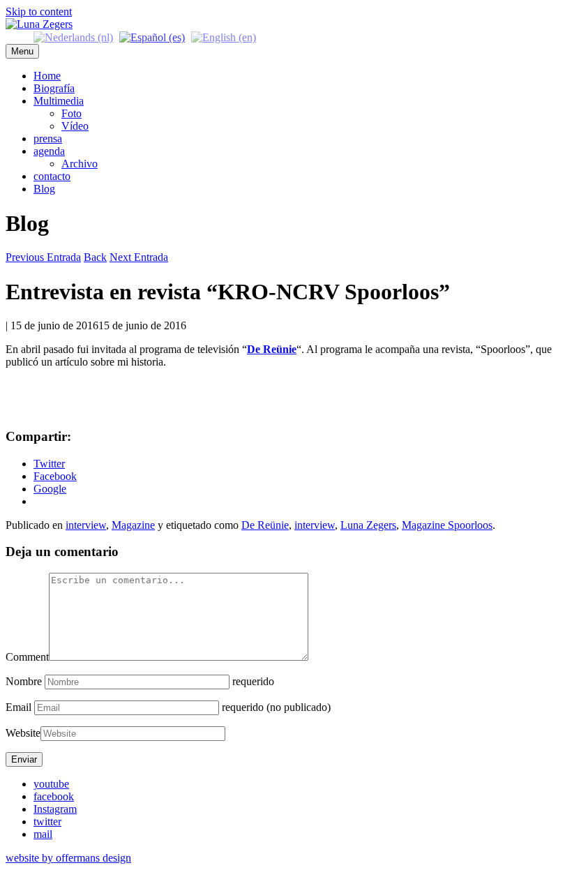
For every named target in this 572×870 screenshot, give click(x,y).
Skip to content (39, 11)
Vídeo (75, 126)
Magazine (133, 525)
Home (47, 76)
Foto (71, 113)
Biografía (54, 88)
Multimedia (58, 101)
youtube (51, 784)
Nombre (24, 681)
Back (95, 257)
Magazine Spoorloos (447, 525)
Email (18, 707)
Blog (44, 189)
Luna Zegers (368, 525)
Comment (27, 657)
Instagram (55, 809)
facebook (53, 796)
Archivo (79, 164)
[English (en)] (223, 37)
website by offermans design (68, 858)
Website (23, 733)
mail (42, 834)
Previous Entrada (43, 257)
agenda (49, 151)
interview (86, 525)
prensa (47, 138)
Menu (22, 51)
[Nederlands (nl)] (73, 37)
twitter (47, 821)
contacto (51, 176)
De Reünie (265, 525)
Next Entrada (139, 257)
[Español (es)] (152, 37)
